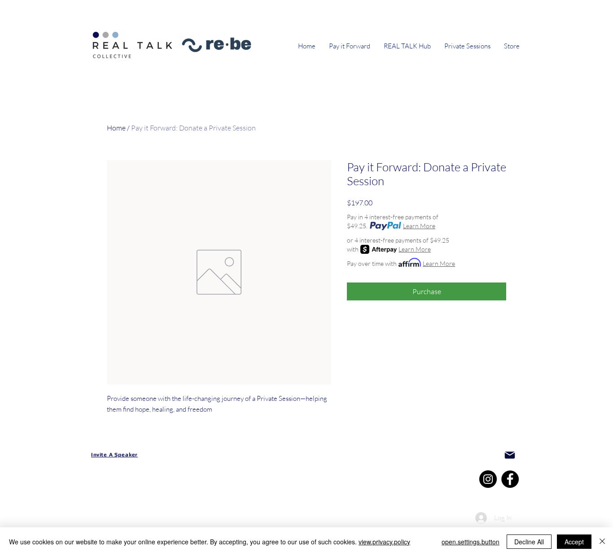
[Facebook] (510, 479)
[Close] (602, 541)
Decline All (529, 541)
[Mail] (510, 455)
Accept (574, 541)
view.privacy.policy (384, 541)
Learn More (419, 226)
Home (116, 127)
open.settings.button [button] (470, 541)
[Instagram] (488, 479)
